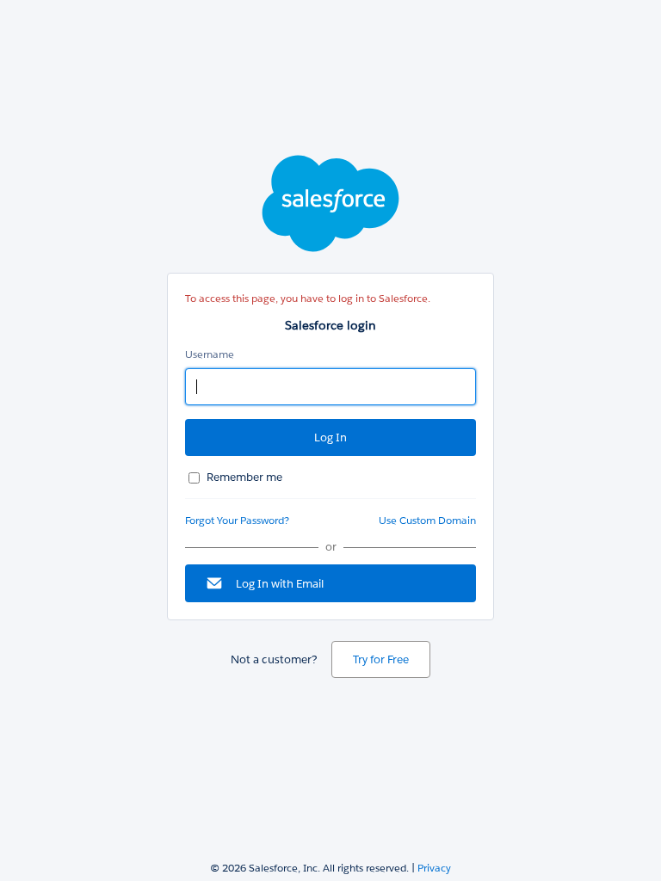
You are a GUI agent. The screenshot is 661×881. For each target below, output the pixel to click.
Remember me (244, 477)
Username (209, 354)
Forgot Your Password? (237, 520)
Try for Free (381, 659)
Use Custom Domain (427, 520)
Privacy (434, 867)
